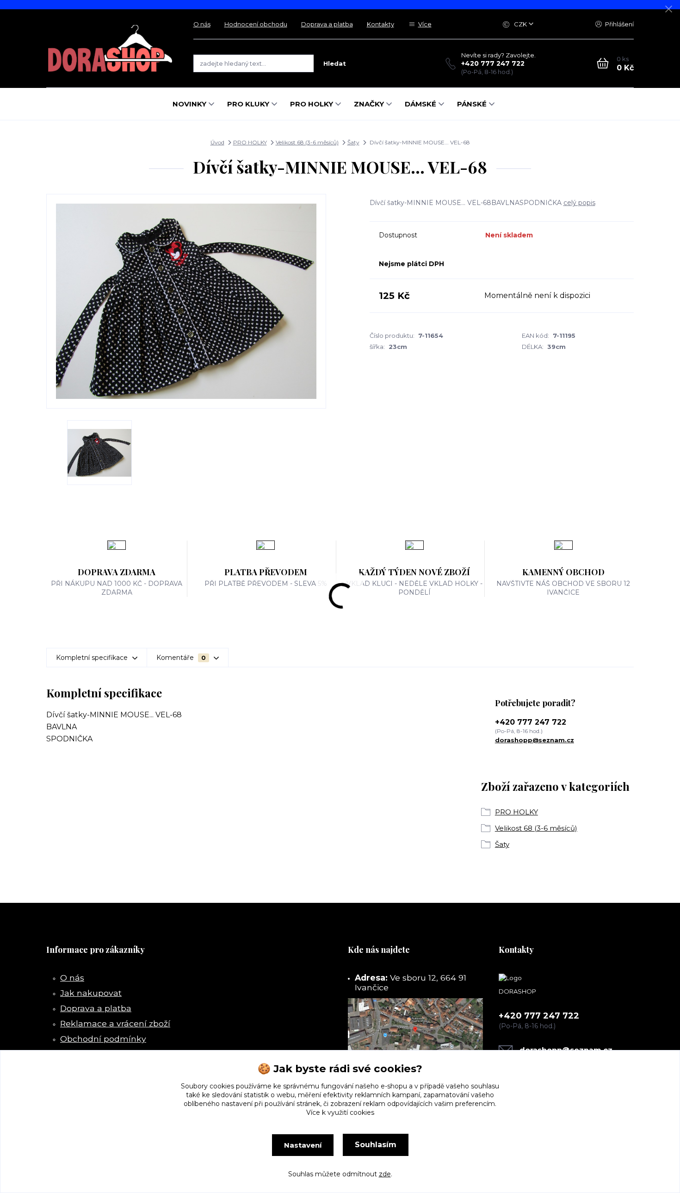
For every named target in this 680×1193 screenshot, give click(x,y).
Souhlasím (375, 1144)
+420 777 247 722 (493, 63)
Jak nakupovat (91, 993)
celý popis (579, 203)
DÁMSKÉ (420, 103)
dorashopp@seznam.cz (534, 740)
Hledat (334, 63)
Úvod (217, 142)
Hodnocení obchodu (255, 24)
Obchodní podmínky (103, 1039)
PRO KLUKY (248, 103)
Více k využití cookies (340, 1112)
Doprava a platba (327, 24)
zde (385, 1174)
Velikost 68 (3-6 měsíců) (307, 142)
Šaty (353, 142)
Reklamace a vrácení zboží (115, 1023)
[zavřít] (668, 9)
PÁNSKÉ (472, 103)
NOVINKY (189, 103)
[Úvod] (110, 48)
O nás (201, 24)
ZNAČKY (369, 103)
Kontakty (380, 24)
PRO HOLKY (311, 103)
